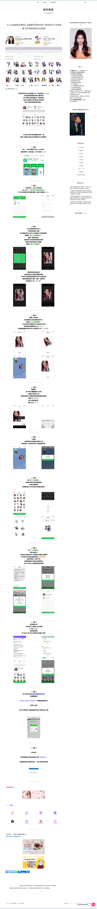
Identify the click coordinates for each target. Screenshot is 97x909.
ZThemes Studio (72, 903)
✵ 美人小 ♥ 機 (81, 168)
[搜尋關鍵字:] (88, 2)
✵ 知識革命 (80, 165)
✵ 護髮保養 (80, 171)
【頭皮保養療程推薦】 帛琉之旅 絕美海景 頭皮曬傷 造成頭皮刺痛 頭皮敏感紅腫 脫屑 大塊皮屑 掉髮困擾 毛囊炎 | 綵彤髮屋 (81, 198)
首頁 (38, 2)
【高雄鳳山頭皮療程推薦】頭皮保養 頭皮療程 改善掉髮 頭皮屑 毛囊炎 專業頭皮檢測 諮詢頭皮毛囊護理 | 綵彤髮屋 (81, 192)
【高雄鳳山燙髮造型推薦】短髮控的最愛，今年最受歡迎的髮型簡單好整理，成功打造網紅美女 (29, 888)
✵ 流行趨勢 (80, 156)
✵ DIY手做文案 (33, 22)
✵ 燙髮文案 (80, 159)
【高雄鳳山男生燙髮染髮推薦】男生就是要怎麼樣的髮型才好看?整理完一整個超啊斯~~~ (38, 885)
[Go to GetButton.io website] (93, 907)
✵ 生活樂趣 (80, 162)
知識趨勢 (45, 2)
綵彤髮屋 (48, 9)
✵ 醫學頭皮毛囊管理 (81, 174)
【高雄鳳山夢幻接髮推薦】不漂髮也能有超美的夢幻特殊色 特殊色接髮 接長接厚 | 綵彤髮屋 (80, 203)
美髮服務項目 (53, 2)
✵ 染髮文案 (80, 153)
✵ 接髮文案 (80, 150)
